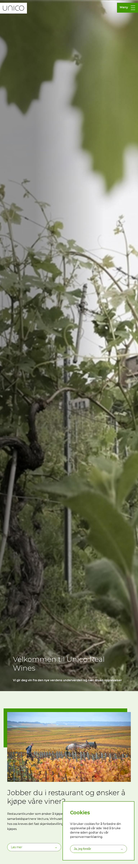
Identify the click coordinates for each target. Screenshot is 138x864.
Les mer (34, 847)
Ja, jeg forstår (98, 848)
